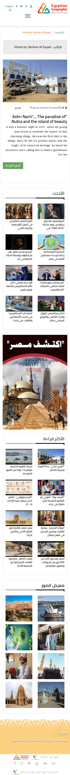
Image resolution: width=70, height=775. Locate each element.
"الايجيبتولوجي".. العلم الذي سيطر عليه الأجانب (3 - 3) (19, 501)
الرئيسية (59, 32)
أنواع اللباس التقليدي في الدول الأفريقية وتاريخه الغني (21, 225)
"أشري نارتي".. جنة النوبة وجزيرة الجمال (51, 468)
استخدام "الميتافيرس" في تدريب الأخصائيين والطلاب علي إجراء (20, 317)
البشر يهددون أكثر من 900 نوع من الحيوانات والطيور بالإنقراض (52, 562)
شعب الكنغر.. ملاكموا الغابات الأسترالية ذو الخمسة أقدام (20, 562)
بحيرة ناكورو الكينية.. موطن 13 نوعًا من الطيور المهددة (19, 470)
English (9, 6)
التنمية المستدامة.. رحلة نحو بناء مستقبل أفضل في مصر (52, 255)
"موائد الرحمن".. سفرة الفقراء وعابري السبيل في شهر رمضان (52, 531)
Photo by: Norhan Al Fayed (44, 107)
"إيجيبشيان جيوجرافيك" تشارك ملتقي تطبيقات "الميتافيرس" (51, 286)
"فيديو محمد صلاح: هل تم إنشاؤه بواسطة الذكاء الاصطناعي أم (19, 255)
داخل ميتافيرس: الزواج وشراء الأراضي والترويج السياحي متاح (52, 317)
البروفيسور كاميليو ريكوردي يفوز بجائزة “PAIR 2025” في (53, 225)
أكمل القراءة (13, 165)
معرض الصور (52, 585)
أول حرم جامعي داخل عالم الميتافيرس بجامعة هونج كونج (19, 286)
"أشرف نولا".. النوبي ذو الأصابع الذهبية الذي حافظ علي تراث (52, 501)
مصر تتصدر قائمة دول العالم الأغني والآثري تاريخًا (20, 531)
